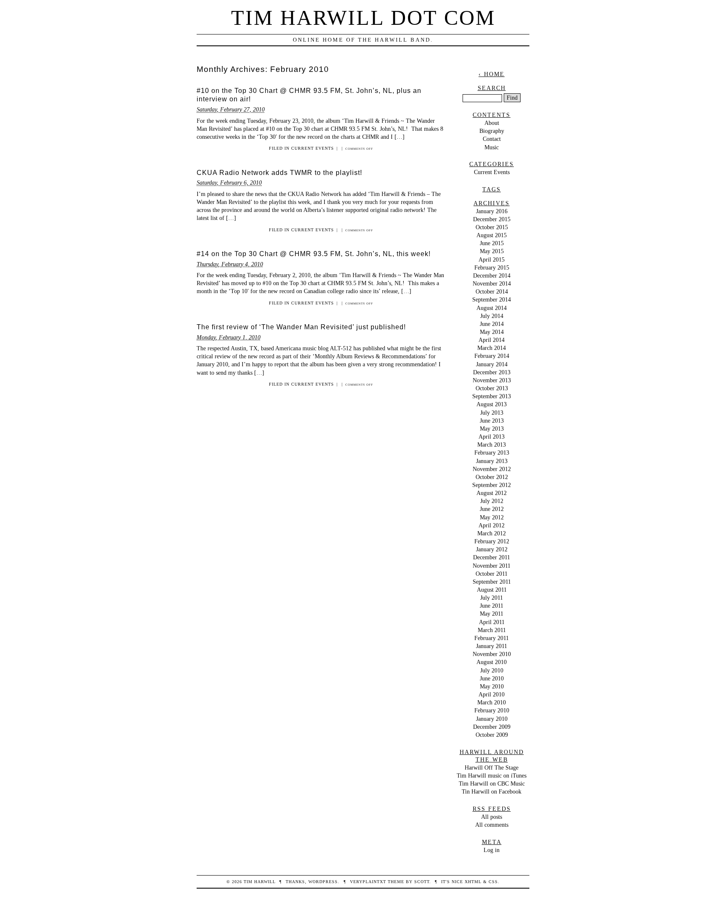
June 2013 (492, 420)
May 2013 (492, 428)
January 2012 (492, 549)
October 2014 (492, 291)
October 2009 (492, 734)
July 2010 (491, 670)
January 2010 (492, 718)
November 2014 (492, 283)
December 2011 (491, 557)
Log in (492, 850)
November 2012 (492, 469)
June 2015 (492, 243)
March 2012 (491, 533)
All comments (491, 824)
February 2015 (491, 267)
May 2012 (492, 517)
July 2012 (491, 500)
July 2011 (491, 597)
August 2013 (491, 404)
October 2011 (492, 573)
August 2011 (492, 589)
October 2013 (492, 388)
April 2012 (492, 525)
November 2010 (492, 654)
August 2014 (491, 307)
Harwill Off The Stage (491, 767)
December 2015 (491, 219)
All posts (491, 816)
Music (491, 147)
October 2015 (492, 227)
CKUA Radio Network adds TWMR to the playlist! (279, 172)
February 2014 (491, 355)
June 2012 (492, 508)
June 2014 (492, 323)
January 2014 (492, 364)
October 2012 (492, 477)
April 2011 (492, 622)
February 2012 (491, 541)
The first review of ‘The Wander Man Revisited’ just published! (301, 327)
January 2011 (491, 646)
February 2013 (491, 452)
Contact (492, 138)
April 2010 (492, 694)
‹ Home (492, 74)
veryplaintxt (368, 881)
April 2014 (492, 339)
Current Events (312, 148)
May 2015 (492, 251)
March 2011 (492, 630)
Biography (491, 130)
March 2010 (491, 702)
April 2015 (492, 259)
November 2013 (492, 380)
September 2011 (492, 581)
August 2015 (491, 235)
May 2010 (492, 686)
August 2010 (491, 662)
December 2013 (491, 372)
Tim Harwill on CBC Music (492, 783)
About (491, 122)
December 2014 (491, 275)
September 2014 (491, 299)
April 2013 (492, 436)
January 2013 (492, 461)
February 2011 (491, 638)
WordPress (323, 881)
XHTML (473, 881)
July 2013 (491, 412)
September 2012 (491, 485)
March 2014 (491, 347)
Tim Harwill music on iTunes (491, 775)
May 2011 (491, 613)
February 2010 (491, 710)
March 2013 (491, 444)
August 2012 (491, 493)
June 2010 (492, 678)
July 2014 (491, 315)
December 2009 (491, 726)
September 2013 (491, 396)
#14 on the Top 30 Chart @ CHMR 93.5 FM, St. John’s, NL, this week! (314, 253)
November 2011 (491, 565)
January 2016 (492, 211)
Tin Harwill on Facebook (491, 791)
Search (492, 88)
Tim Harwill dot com (363, 17)
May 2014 (492, 331)
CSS (493, 881)
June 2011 (491, 605)
